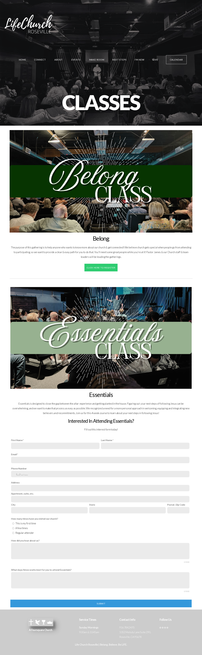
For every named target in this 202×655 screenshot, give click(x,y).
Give (155, 59)
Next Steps (119, 59)
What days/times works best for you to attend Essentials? (41, 569)
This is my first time (25, 523)
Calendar (176, 59)
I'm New (139, 59)
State (92, 504)
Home (22, 59)
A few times (21, 528)
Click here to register (101, 267)
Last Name (106, 440)
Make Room (96, 59)
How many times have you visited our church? (34, 518)
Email (14, 454)
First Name (17, 440)
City (13, 504)
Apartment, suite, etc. (22, 493)
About (58, 59)
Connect (40, 59)
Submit (101, 603)
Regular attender (24, 532)
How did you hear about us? (25, 540)
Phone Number (19, 468)
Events (76, 59)
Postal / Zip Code (176, 504)
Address (15, 482)
